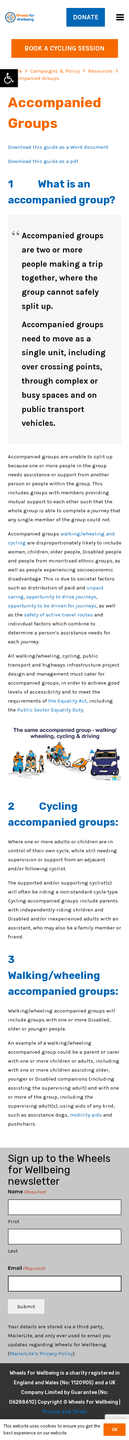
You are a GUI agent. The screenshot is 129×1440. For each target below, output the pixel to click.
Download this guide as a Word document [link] (58, 147)
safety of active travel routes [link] (58, 615)
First (13, 1221)
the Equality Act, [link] (68, 701)
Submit (26, 1306)
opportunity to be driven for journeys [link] (52, 606)
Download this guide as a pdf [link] (43, 161)
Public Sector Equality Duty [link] (50, 710)
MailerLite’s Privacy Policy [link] (41, 1353)
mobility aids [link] (86, 1115)
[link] (9, 78)
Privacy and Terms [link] (64, 1412)
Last (13, 1251)
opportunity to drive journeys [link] (61, 597)
